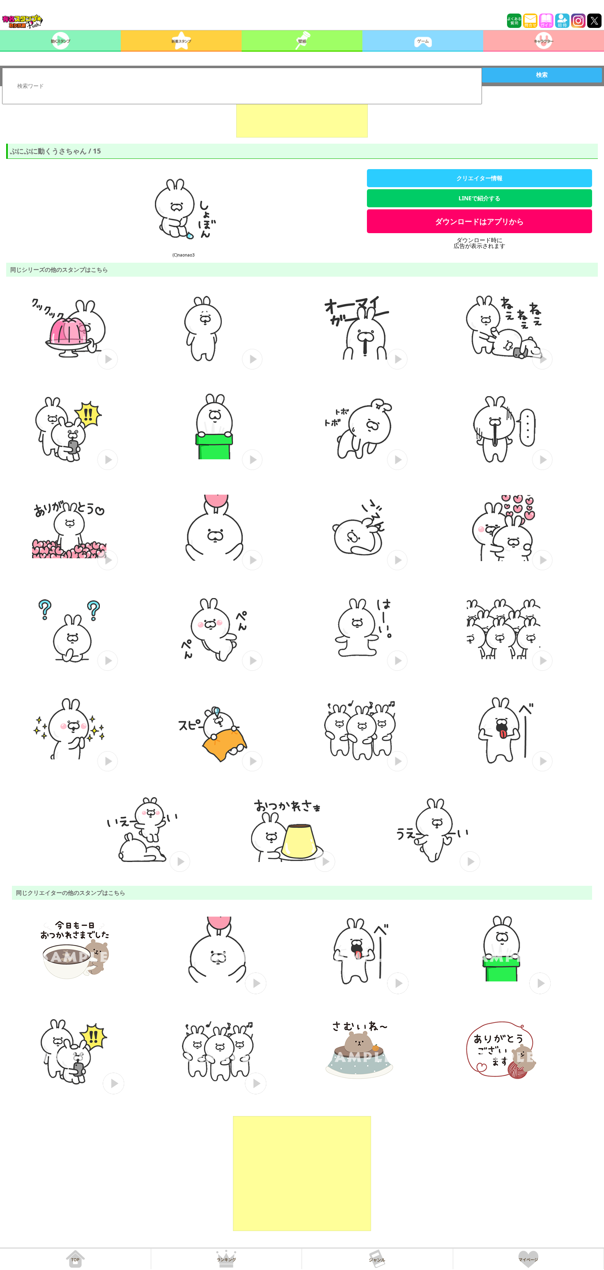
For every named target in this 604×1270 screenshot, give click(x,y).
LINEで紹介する (479, 198)
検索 (542, 74)
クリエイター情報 (479, 178)
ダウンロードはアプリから (479, 221)
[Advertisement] (302, 117)
